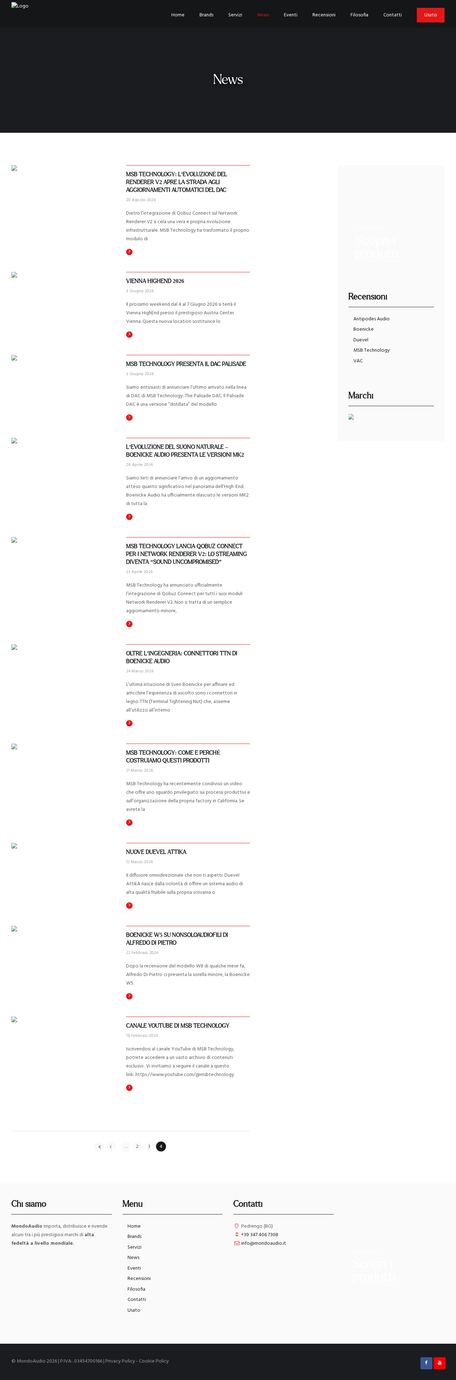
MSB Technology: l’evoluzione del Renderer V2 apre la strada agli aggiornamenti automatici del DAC (177, 182)
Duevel (360, 340)
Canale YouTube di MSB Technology (177, 1026)
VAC (358, 361)
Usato (134, 1310)
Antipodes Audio (371, 319)
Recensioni (139, 1279)
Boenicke (363, 329)
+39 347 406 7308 (259, 1235)
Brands (134, 1237)
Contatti (137, 1300)
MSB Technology (371, 350)
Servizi (134, 1247)
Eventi (134, 1268)
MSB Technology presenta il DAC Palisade (186, 364)
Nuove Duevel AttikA (156, 852)
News (133, 1258)
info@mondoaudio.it (263, 1243)
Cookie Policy (154, 1361)
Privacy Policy (120, 1361)
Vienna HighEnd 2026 (155, 281)
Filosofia (136, 1289)
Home (134, 1226)
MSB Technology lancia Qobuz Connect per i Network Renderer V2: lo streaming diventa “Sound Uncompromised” (187, 554)
